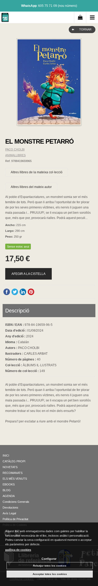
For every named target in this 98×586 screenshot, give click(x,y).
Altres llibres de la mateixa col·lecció (36, 172)
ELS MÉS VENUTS (15, 478)
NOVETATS (10, 467)
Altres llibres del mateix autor (31, 187)
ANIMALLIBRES (15, 155)
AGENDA (9, 496)
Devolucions (10, 507)
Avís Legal (9, 513)
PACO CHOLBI (15, 149)
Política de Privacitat (15, 519)
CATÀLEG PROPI (14, 461)
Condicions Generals (16, 501)
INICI (6, 455)
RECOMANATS (12, 472)
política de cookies (18, 549)
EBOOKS (9, 484)
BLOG (7, 490)
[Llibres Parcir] (5, 18)
